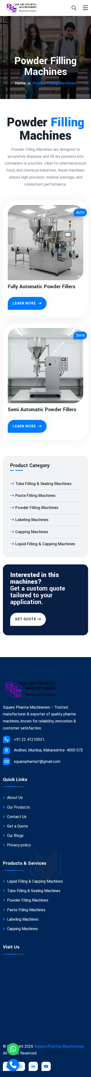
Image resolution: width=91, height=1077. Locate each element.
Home (20, 83)
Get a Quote (17, 826)
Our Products (18, 807)
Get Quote (25, 619)
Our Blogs (15, 835)
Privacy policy (18, 845)
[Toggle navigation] (85, 8)
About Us (14, 797)
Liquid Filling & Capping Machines (45, 544)
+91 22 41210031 (29, 739)
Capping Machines (31, 532)
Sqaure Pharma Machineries (59, 1046)
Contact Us (16, 816)
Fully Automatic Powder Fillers (41, 286)
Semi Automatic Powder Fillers (42, 409)
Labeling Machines (32, 519)
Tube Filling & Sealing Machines (43, 483)
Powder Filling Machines (36, 507)
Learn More (25, 303)
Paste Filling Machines (35, 495)
